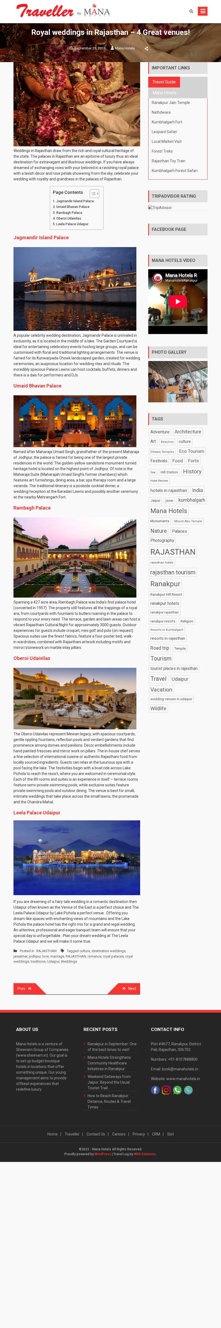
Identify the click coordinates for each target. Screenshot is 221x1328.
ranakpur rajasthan (164, 612)
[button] (156, 381)
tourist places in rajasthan (174, 668)
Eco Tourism (191, 451)
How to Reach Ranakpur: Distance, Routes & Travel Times (109, 1101)
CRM (156, 1134)
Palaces (179, 531)
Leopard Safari (164, 132)
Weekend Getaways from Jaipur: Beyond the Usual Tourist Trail (109, 1082)
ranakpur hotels (164, 603)
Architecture (188, 431)
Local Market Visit (167, 141)
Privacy (139, 1134)
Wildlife (158, 708)
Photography (162, 540)
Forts (193, 460)
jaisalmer (20, 956)
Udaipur (53, 961)
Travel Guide (164, 82)
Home (52, 1134)
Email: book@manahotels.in (174, 1069)
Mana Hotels (125, 48)
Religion (187, 621)
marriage (57, 956)
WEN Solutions (145, 1154)
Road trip (159, 648)
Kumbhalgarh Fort (167, 122)
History (192, 471)
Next (132, 988)
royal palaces (113, 956)
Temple (180, 648)
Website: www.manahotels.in (175, 1079)
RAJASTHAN (46, 951)
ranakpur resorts (162, 621)
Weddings (69, 961)
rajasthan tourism (172, 572)
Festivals (158, 461)
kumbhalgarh (191, 500)
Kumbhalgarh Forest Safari (175, 170)
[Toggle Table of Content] (92, 193)
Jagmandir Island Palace (75, 201)
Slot (170, 1134)
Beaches (167, 442)
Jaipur (155, 500)
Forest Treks (162, 151)
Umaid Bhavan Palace (72, 207)
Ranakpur (165, 584)
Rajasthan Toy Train (168, 161)
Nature (158, 531)
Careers (119, 1134)
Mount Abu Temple (188, 521)
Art (153, 441)
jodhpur (35, 956)
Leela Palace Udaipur (72, 224)
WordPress (103, 1154)
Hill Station (169, 472)
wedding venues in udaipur (171, 699)
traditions (38, 961)
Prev (21, 988)
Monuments (159, 521)
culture (85, 951)
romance (94, 956)
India (197, 490)
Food (177, 460)
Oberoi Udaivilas (68, 218)
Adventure (160, 432)
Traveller (72, 1134)
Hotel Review (159, 481)
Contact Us (96, 1134)
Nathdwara (161, 112)
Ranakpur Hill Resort (166, 594)
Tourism (160, 658)
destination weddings (109, 951)
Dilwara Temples (162, 452)
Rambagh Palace (69, 213)
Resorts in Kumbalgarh (166, 630)
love (45, 956)
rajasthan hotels (161, 562)
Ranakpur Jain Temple (171, 102)
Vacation (161, 689)
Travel (158, 678)
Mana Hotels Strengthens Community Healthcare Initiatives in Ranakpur (109, 1063)
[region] (178, 381)
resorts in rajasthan (167, 638)
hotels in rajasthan (168, 490)
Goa (153, 472)
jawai (169, 501)
